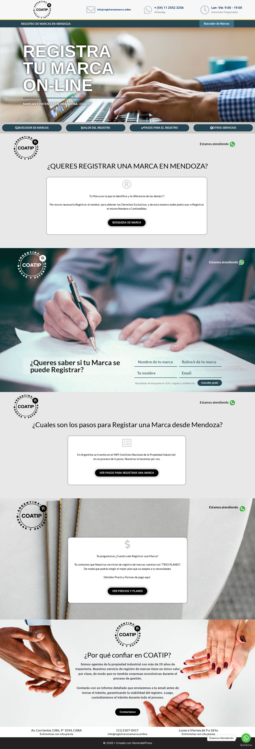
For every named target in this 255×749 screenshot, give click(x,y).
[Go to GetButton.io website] (246, 745)
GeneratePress (142, 743)
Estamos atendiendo (223, 262)
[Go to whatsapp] (246, 738)
